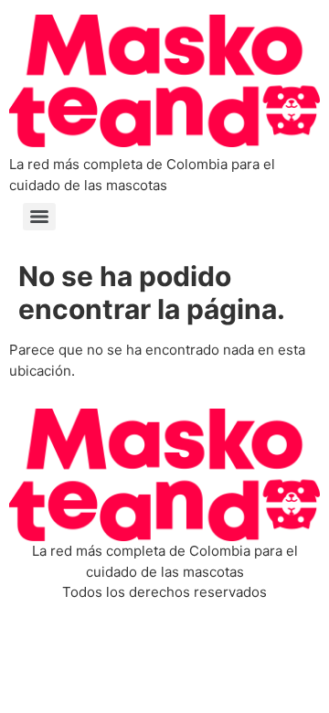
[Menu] (39, 216)
